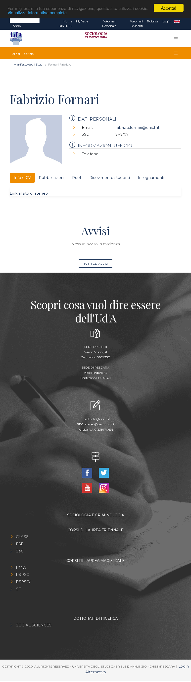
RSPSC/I (24, 581)
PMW (21, 567)
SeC (20, 551)
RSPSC (22, 574)
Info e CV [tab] (22, 177)
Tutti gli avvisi (96, 263)
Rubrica (152, 21)
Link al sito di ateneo (29, 193)
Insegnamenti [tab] (151, 177)
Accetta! (168, 8)
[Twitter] (103, 472)
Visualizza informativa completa (37, 12)
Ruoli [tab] (77, 177)
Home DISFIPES (65, 23)
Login (166, 21)
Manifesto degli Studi (28, 64)
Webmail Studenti (136, 23)
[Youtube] (88, 487)
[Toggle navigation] (175, 38)
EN (177, 21)
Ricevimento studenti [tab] (110, 177)
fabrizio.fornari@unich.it (137, 127)
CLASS (22, 536)
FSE (19, 543)
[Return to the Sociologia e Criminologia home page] (94, 38)
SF (18, 589)
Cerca (17, 25)
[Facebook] (88, 472)
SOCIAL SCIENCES (33, 625)
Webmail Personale (109, 23)
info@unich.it (100, 419)
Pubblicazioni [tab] (51, 177)
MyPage (82, 21)
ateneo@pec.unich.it (99, 424)
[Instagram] (103, 487)
